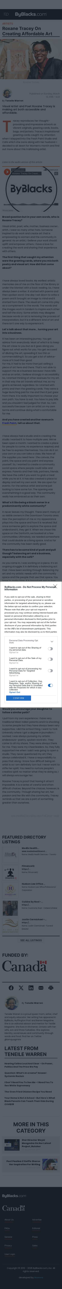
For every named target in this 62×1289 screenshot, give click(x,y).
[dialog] (31, 644)
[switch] (50, 648)
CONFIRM (18, 698)
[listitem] (31, 641)
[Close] (56, 587)
